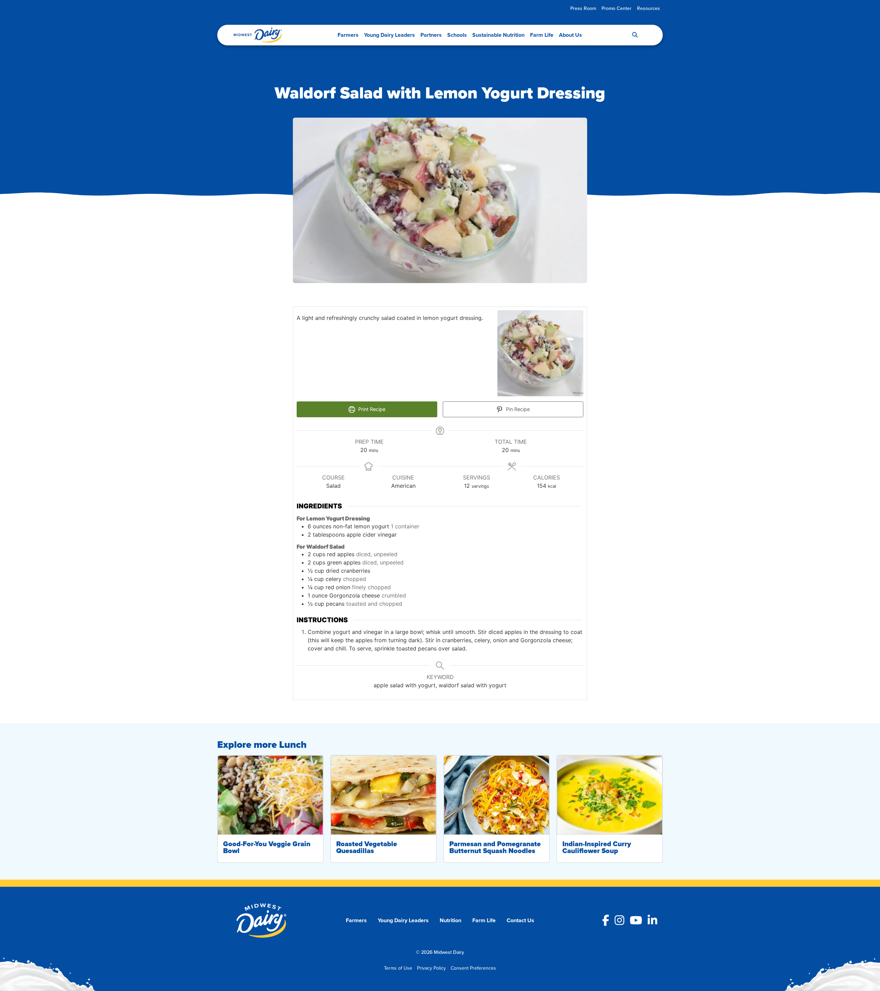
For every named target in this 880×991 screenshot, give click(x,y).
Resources (648, 8)
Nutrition (450, 920)
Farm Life (541, 35)
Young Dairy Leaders (389, 35)
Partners (431, 35)
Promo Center (616, 8)
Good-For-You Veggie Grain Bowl (266, 847)
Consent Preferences (473, 968)
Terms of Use (398, 968)
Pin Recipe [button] (517, 409)
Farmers (348, 35)
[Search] (635, 35)
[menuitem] (583, 8)
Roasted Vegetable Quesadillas (366, 847)
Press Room (583, 8)
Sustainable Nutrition (498, 35)
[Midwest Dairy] (258, 35)
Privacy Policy (431, 968)
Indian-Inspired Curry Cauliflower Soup (596, 847)
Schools (457, 35)
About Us (570, 35)
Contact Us (520, 920)
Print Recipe (371, 409)
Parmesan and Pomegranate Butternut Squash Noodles (495, 847)
